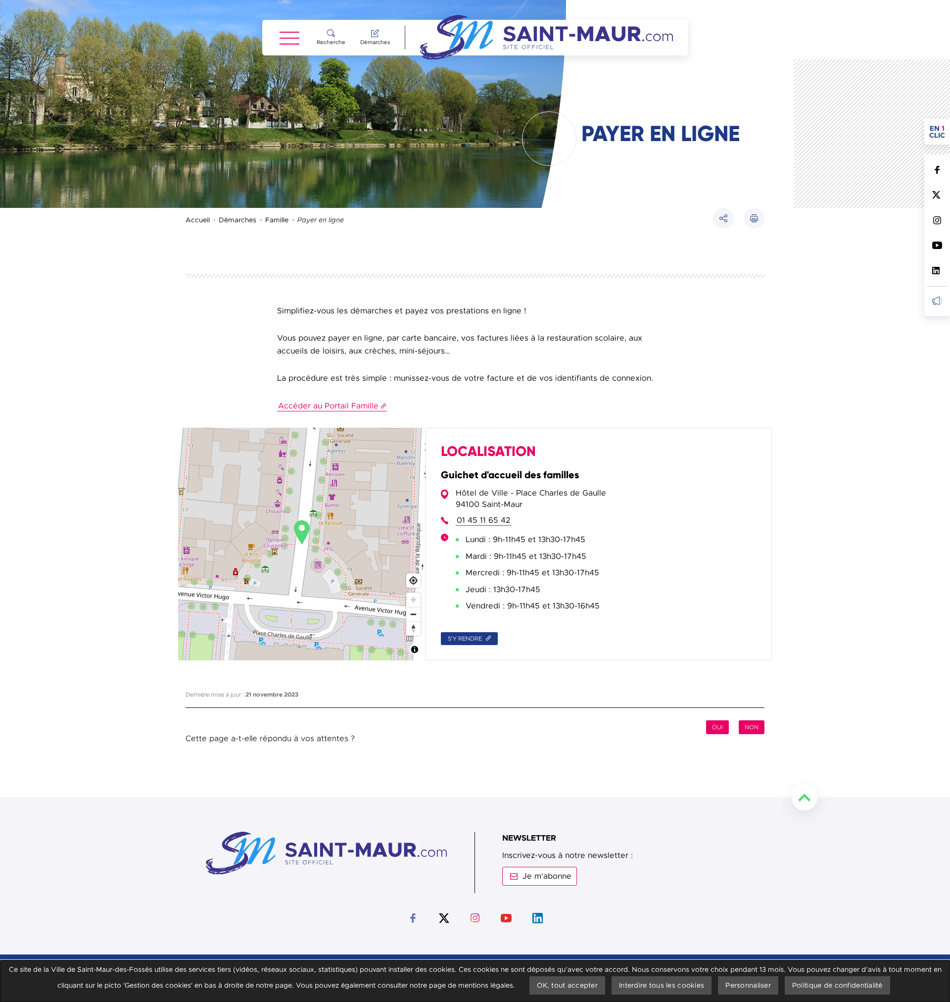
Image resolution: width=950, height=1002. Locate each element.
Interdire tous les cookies (661, 985)
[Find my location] (413, 580)
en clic (939, 132)
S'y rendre (465, 639)
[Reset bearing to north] (413, 628)
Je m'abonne (546, 876)
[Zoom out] (413, 614)
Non (752, 727)
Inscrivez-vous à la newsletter (937, 300)
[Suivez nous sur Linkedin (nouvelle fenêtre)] (937, 270)
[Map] (302, 544)
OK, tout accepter (567, 985)
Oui (717, 727)
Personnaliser (748, 985)
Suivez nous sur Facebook (937, 169)
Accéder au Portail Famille (328, 406)
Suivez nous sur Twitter (937, 194)
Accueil (198, 219)
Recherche (331, 42)
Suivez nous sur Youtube (937, 245)
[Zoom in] (413, 600)
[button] (754, 218)
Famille (276, 219)
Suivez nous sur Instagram (937, 220)
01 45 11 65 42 (483, 520)
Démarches (375, 42)
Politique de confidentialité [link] (837, 985)
